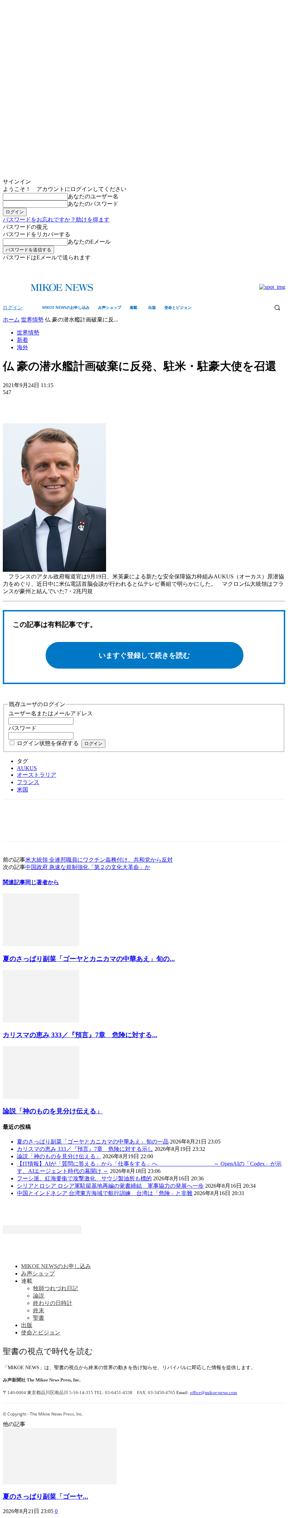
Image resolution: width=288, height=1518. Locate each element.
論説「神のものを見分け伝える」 (53, 1111)
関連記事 (14, 882)
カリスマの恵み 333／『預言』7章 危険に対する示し (85, 1149)
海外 (22, 347)
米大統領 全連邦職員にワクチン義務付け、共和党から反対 (99, 860)
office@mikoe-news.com (213, 1392)
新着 (22, 340)
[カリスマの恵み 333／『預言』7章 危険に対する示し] (41, 1020)
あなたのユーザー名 (93, 196)
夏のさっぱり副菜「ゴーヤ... (45, 1496)
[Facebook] (271, 267)
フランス (28, 782)
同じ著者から (42, 882)
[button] (277, 307)
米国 (22, 790)
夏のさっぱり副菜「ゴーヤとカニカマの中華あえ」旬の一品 (93, 1142)
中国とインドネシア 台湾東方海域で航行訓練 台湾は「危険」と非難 (104, 1193)
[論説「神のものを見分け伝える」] (41, 1097)
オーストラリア (36, 775)
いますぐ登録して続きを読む (144, 655)
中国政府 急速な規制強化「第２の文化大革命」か (87, 867)
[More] (65, 403)
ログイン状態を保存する (48, 743)
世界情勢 (32, 320)
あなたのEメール (89, 242)
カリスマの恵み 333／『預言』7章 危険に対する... (80, 1035)
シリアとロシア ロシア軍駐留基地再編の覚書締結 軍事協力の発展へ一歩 (110, 1186)
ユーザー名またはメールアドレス (50, 713)
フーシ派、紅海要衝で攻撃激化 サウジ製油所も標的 (84, 1178)
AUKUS (27, 768)
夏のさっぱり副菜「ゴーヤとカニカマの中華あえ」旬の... (89, 958)
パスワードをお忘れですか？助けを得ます (56, 220)
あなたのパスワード (93, 204)
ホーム (11, 320)
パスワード (22, 728)
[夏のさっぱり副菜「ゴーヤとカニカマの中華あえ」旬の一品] (41, 944)
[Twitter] (281, 267)
